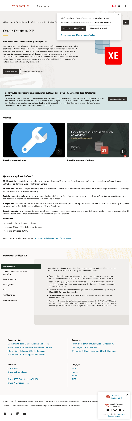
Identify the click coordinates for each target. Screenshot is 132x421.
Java (74, 368)
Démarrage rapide (11, 72)
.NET (74, 379)
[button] (7, 6)
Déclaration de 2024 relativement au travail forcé (62, 401)
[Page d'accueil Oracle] (20, 6)
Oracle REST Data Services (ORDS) (22, 379)
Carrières (6, 405)
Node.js (75, 372)
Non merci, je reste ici (99, 28)
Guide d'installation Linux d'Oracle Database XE (28, 343)
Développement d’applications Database (46, 22)
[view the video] (34, 140)
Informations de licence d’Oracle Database (26, 351)
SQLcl (10, 375)
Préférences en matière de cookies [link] (92, 401)
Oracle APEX (12, 368)
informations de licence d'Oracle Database (52, 238)
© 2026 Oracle (8, 401)
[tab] (21, 266)
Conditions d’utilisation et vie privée (30, 401)
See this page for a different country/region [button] (78, 35)
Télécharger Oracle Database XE (32, 72)
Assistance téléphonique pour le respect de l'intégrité (48, 405)
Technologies (21, 22)
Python (75, 375)
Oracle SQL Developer (17, 372)
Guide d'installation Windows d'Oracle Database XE (29, 347)
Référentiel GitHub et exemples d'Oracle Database (94, 351)
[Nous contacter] (124, 6)
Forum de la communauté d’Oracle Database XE (93, 343)
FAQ (126, 22)
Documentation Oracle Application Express (26, 354)
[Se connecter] (119, 6)
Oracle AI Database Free (117, 99)
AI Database (8, 22)
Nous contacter (74, 405)
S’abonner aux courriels (20, 405)
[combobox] (66, 6)
